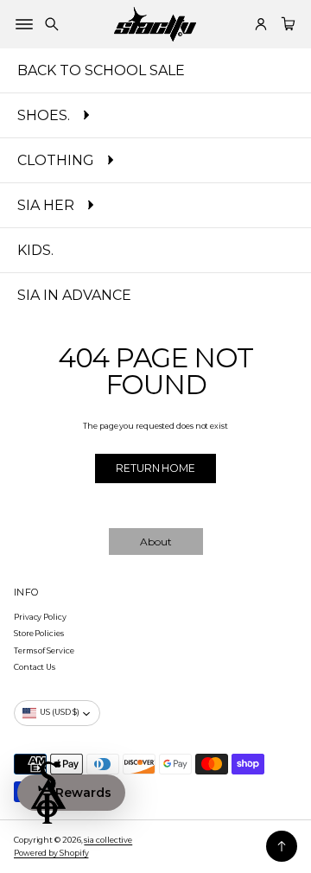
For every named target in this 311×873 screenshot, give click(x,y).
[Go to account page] (261, 24)
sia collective (108, 839)
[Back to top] (281, 846)
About (156, 541)
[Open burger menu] (24, 24)
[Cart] (286, 24)
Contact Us (34, 667)
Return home (155, 468)
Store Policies (39, 633)
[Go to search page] (52, 24)
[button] (52, 24)
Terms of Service (44, 650)
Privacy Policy (40, 616)
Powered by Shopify (51, 852)
